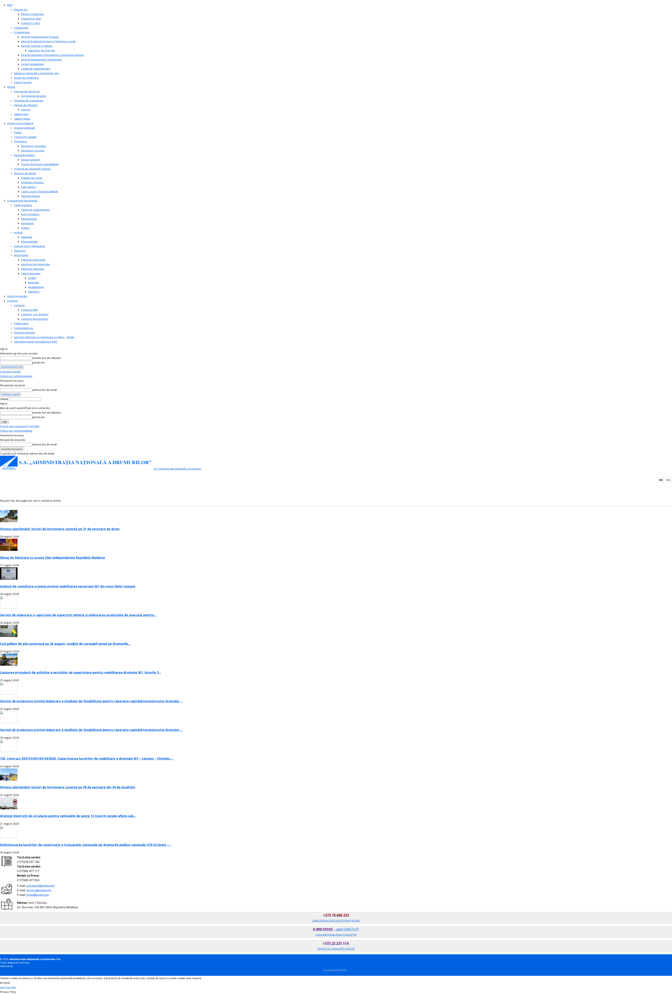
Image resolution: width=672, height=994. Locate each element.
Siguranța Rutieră (24, 155)
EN (668, 480)
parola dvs (38, 362)
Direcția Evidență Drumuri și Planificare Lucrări (48, 41)
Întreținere (20, 141)
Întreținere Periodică (33, 146)
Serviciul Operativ (24, 332)
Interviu (25, 109)
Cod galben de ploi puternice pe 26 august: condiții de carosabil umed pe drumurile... (65, 644)
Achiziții (18, 232)
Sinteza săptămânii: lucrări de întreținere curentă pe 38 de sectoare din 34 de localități (67, 787)
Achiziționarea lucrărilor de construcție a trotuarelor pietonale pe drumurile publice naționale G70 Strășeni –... (85, 845)
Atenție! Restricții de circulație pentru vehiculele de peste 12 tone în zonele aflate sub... (68, 816)
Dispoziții (33, 282)
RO (661, 480)
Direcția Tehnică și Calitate (36, 46)
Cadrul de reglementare (35, 209)
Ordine (25, 228)
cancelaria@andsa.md (40, 886)
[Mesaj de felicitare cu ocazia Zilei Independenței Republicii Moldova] (9, 550)
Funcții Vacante (23, 82)
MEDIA (11, 87)
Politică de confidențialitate (16, 376)
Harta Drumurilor (17, 296)
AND (9, 5)
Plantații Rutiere (30, 196)
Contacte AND (29, 310)
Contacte (12, 300)
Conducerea (21, 27)
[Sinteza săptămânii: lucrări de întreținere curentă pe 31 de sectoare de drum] (9, 521)
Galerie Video (22, 118)
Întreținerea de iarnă (33, 96)
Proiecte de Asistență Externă (32, 168)
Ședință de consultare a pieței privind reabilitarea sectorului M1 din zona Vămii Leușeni (67, 586)
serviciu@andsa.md (38, 890)
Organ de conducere (26, 77)
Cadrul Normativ (30, 273)
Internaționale (29, 241)
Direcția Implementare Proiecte (40, 36)
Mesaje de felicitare (26, 105)
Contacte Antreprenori (34, 319)
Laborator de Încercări (41, 50)
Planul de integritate (33, 259)
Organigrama (22, 32)
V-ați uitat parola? (10, 371)
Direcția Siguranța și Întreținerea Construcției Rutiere (52, 55)
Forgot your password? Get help (19, 426)
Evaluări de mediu (31, 178)
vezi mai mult (8, 987)
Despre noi (20, 9)
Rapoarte (19, 250)
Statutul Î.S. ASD (30, 23)
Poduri (18, 132)
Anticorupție (21, 255)
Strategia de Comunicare (29, 100)
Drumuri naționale (24, 128)
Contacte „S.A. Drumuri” (35, 314)
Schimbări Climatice (32, 182)
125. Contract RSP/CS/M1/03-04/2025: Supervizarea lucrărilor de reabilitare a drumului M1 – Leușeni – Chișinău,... (86, 758)
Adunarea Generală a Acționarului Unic (36, 73)
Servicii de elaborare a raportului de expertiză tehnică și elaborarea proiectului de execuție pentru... (78, 615)
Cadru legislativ (23, 205)
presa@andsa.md (37, 895)
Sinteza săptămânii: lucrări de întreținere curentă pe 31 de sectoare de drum (60, 529)
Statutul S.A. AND (31, 18)
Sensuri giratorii (30, 159)
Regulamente (29, 218)
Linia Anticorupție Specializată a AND (35, 341)
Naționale (26, 237)
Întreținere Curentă (32, 150)
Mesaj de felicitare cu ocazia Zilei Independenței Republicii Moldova (52, 557)
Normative (27, 223)
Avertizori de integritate (35, 264)
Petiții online (21, 323)
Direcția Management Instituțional (41, 59)
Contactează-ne (23, 328)
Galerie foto (21, 114)
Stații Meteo (28, 187)
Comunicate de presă (27, 91)
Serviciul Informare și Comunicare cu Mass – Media (44, 337)
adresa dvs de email (44, 389)
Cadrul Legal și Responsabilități (39, 191)
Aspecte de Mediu (25, 173)
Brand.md (19, 966)
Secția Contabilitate (32, 64)
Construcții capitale (25, 137)
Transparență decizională (22, 200)
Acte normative (30, 214)
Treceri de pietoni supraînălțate (40, 164)
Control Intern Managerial (29, 246)
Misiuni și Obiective (32, 14)
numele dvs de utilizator (46, 358)
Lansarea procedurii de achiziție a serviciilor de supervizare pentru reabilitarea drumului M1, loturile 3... (80, 672)
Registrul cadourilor (32, 269)
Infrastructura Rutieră (20, 123)
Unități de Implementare (35, 68)
